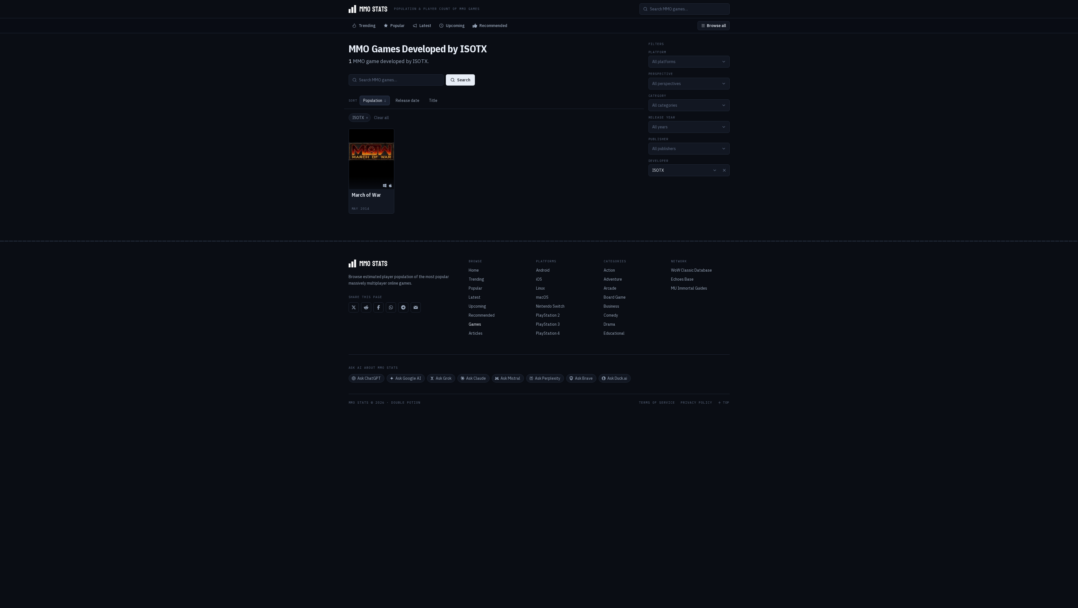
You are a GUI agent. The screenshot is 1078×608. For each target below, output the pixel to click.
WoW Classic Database (691, 270)
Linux (540, 288)
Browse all (716, 25)
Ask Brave (584, 378)
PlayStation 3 (548, 324)
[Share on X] (354, 307)
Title (433, 100)
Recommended (493, 25)
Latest (425, 25)
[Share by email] (416, 307)
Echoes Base (682, 279)
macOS (542, 297)
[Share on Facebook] (378, 307)
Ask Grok (443, 378)
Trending (367, 25)
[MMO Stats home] (368, 9)
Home (474, 270)
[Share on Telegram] (403, 307)
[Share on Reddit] (366, 307)
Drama (609, 324)
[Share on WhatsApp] (391, 307)
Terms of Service (657, 402)
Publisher (658, 139)
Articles (475, 333)
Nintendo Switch (550, 306)
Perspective (660, 74)
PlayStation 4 (548, 333)
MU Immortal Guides (689, 288)
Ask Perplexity (547, 378)
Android (543, 270)
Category (657, 96)
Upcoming (455, 25)
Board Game (615, 297)
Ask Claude (476, 378)
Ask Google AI (408, 378)
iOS (539, 279)
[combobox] (689, 61)
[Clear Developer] (724, 170)
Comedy (611, 315)
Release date (407, 100)
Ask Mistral (510, 378)
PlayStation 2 (548, 315)
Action (609, 270)
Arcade (610, 288)
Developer (658, 161)
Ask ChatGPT (369, 378)
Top (726, 402)
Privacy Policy (696, 402)
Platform (657, 52)
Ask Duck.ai (617, 378)
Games (475, 324)
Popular (397, 25)
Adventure (613, 279)
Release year (662, 117)
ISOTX (360, 117)
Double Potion (405, 402)
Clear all (381, 117)
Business (611, 306)
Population (374, 100)
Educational (614, 333)
